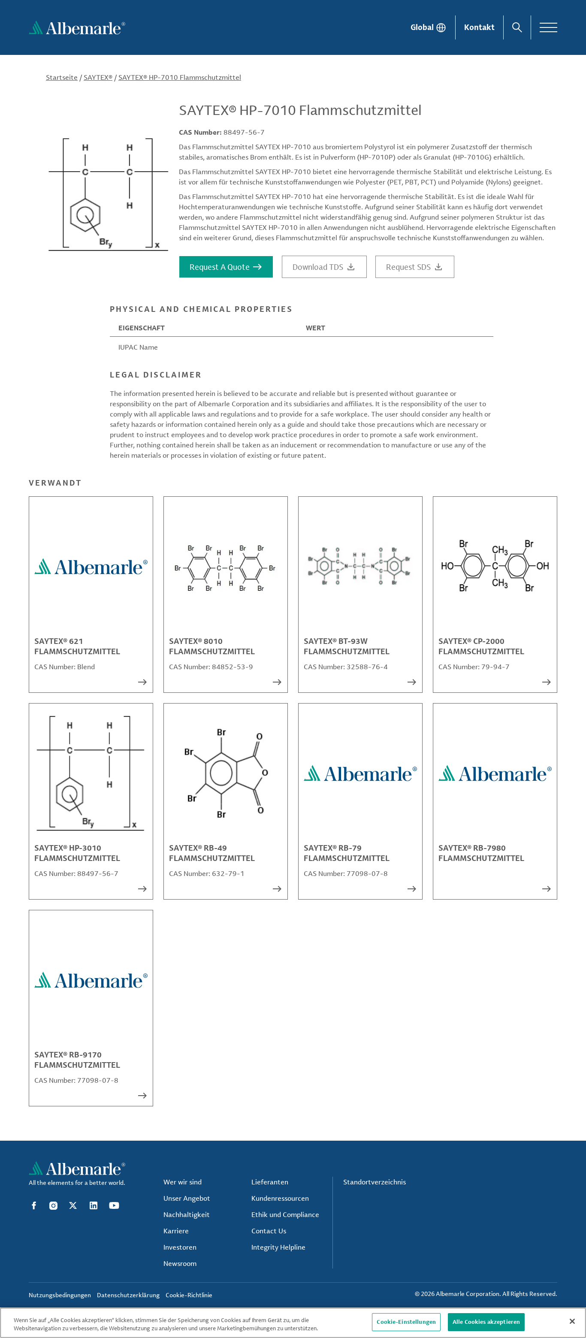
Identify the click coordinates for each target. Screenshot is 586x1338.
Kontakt (479, 27)
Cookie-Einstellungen (406, 1322)
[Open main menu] (548, 27)
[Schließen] (572, 1321)
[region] (293, 1323)
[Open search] (517, 27)
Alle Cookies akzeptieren (486, 1322)
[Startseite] (77, 27)
